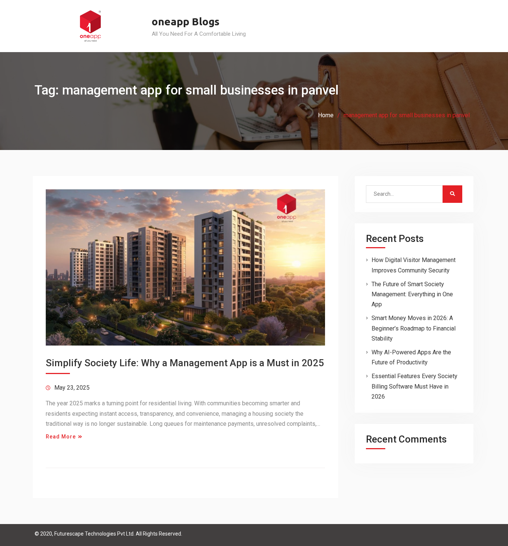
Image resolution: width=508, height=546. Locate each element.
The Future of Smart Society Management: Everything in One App (412, 294)
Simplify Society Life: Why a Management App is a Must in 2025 (185, 362)
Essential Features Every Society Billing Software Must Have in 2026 (414, 386)
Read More (61, 437)
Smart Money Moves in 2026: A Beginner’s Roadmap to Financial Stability (414, 328)
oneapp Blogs (185, 21)
